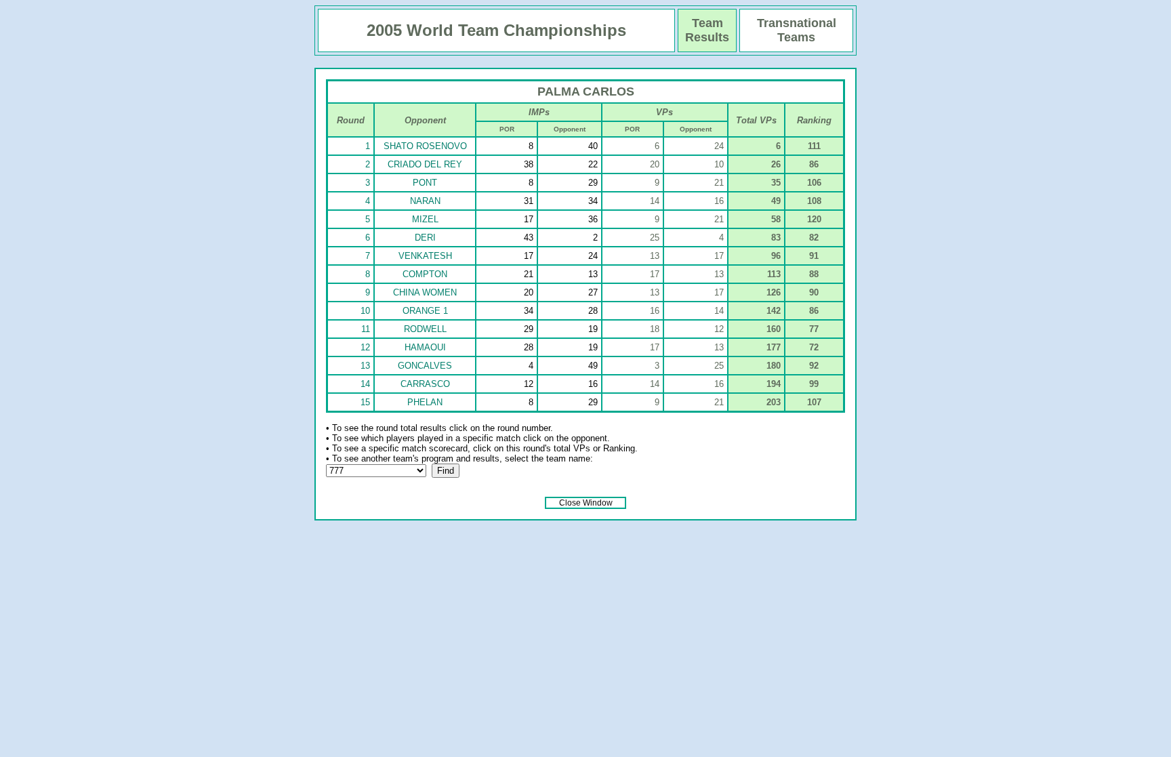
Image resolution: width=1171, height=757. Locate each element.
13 (365, 366)
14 (365, 384)
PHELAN (425, 402)
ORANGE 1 (425, 311)
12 (365, 347)
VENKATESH (425, 256)
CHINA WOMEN (425, 292)
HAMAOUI (425, 347)
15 (365, 402)
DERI (425, 237)
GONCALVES (425, 366)
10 (365, 311)
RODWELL (425, 329)
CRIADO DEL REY (425, 164)
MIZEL (425, 219)
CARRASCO (425, 384)
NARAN (425, 201)
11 (365, 329)
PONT (425, 183)
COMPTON (425, 274)
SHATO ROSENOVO (425, 146)
